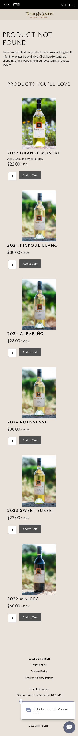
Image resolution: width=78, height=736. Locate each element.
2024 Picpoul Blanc (32, 245)
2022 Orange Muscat (34, 152)
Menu (65, 5)
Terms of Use (39, 664)
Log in (6, 4)
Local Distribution (39, 658)
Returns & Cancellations (39, 677)
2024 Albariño (25, 333)
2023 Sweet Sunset (31, 510)
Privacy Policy (39, 671)
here (49, 56)
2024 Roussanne (27, 422)
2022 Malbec (23, 598)
